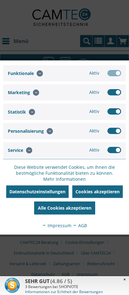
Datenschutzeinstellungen (37, 192)
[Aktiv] (114, 73)
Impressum (58, 225)
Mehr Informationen (64, 179)
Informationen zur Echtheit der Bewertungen (64, 291)
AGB (82, 225)
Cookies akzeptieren (97, 192)
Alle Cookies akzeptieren (64, 208)
